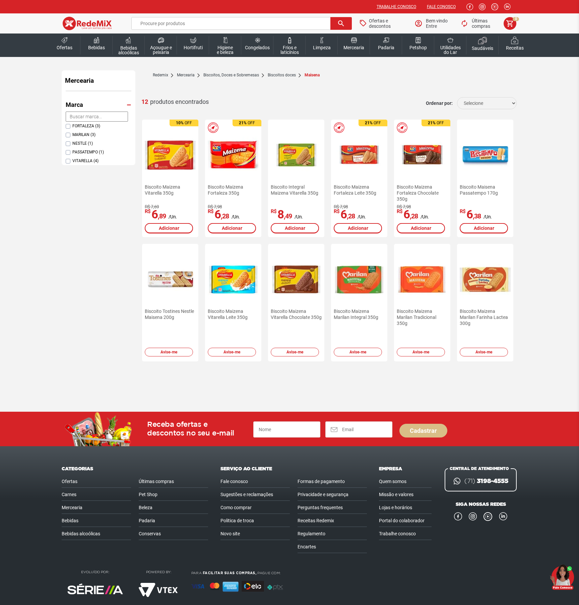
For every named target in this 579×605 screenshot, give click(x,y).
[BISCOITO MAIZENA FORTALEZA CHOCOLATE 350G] (422, 155)
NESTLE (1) (82, 143)
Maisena (312, 75)
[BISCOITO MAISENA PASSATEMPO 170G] (485, 155)
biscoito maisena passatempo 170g (479, 190)
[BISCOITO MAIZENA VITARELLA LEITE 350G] (233, 279)
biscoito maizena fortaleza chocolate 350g (418, 193)
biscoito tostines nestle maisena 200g (169, 314)
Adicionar (169, 228)
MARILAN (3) (83, 134)
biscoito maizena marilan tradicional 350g (416, 317)
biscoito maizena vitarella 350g (162, 190)
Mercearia (79, 80)
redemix (160, 75)
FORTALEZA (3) (86, 126)
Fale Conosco (441, 6)
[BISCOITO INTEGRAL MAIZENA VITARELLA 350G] (296, 155)
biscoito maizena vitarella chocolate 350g (296, 314)
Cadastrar (423, 430)
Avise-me (168, 352)
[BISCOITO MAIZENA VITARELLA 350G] (170, 155)
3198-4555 (486, 481)
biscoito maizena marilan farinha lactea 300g (484, 317)
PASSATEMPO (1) (88, 152)
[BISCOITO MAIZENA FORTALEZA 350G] (233, 155)
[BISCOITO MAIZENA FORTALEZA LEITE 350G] (359, 155)
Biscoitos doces (282, 75)
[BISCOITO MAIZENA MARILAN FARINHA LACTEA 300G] (485, 279)
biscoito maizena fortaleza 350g (225, 190)
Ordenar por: (439, 103)
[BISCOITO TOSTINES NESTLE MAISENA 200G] (170, 279)
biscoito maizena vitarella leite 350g (228, 314)
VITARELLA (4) (85, 160)
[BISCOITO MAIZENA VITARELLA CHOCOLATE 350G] (296, 279)
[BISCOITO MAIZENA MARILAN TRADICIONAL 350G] (422, 279)
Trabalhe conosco (396, 6)
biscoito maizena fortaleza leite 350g (355, 190)
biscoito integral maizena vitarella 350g (294, 190)
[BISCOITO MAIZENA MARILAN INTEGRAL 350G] (359, 279)
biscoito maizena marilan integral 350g (356, 314)
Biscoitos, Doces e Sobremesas (231, 75)
